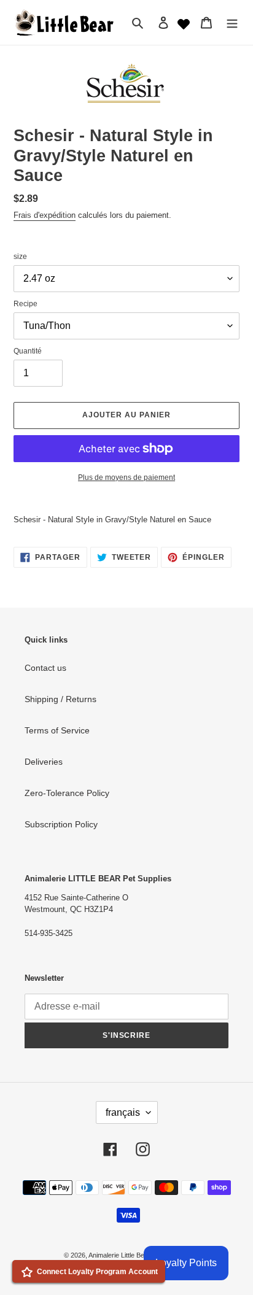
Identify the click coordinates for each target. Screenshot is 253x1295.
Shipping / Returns (60, 699)
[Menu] (232, 22)
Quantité (28, 351)
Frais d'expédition (45, 215)
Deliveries (44, 762)
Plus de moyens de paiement (126, 477)
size (20, 256)
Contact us (45, 668)
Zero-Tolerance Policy (67, 793)
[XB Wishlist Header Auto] (183, 22)
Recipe (25, 304)
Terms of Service (57, 730)
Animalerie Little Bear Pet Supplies (138, 1255)
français (123, 1112)
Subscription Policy (61, 824)
